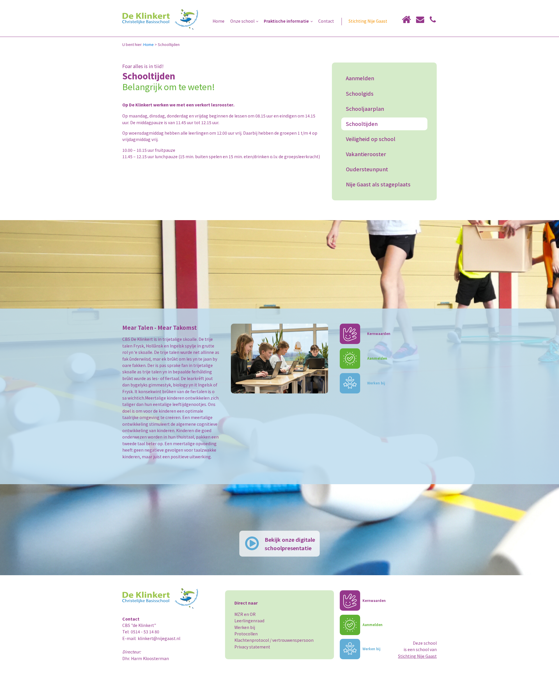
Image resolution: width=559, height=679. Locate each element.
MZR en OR (245, 614)
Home (218, 21)
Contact (326, 21)
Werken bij (244, 627)
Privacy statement (252, 647)
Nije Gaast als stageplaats (378, 184)
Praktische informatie (286, 21)
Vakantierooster (366, 154)
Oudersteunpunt (367, 169)
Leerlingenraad (249, 620)
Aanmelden (360, 78)
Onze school (242, 21)
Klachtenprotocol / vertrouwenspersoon (274, 640)
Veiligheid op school (370, 138)
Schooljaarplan (365, 108)
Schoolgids (360, 93)
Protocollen (246, 634)
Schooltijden (362, 123)
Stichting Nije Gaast (368, 21)
